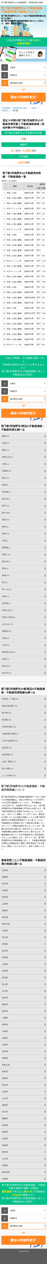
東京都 (5, 917)
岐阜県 (5, 1011)
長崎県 (5, 1145)
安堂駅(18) (6, 720)
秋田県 (5, 897)
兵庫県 (5, 1045)
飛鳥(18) (5, 436)
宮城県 (5, 890)
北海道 (5, 870)
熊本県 (5, 1152)
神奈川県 (6, 924)
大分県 (5, 1159)
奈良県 (5, 1051)
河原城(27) (6, 492)
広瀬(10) (5, 638)
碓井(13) (5, 450)
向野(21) (5, 659)
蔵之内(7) (6, 499)
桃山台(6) (6, 666)
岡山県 (5, 1085)
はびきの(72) (7, 624)
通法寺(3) (6, 561)
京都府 (5, 1038)
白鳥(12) (5, 596)
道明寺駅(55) (7, 755)
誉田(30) (5, 520)
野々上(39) (6, 589)
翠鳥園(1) (6, 548)
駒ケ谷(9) (6, 513)
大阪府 (5, 1031)
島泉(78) (5, 534)
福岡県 (5, 1132)
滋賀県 (5, 1058)
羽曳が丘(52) (7, 610)
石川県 (5, 991)
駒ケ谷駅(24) (7, 769)
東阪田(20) (6, 631)
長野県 (5, 971)
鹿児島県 (6, 1172)
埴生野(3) (6, 603)
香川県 (5, 1112)
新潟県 (5, 978)
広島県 (5, 1092)
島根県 (5, 1078)
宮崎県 (5, 1165)
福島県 (5, 910)
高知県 (5, 1125)
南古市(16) (6, 673)
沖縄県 (5, 1179)
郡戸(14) (5, 506)
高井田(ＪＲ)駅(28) (10, 699)
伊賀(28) (5, 443)
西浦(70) (5, 575)
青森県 (5, 877)
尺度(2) (5, 541)
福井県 (5, 998)
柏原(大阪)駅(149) (9, 706)
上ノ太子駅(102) (9, 776)
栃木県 (5, 951)
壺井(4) (5, 568)
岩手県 (5, 884)
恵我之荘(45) (7, 457)
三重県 (5, 1018)
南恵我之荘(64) (8, 652)
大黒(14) (5, 464)
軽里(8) (5, 485)
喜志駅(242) (7, 748)
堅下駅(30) (6, 713)
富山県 (5, 984)
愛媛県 (5, 1118)
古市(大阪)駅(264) (9, 741)
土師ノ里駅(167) (9, 762)
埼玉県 (5, 937)
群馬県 (5, 957)
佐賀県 (5, 1139)
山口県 (5, 1098)
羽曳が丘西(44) (8, 617)
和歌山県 (6, 1065)
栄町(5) (5, 527)
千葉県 (5, 931)
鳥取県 (5, 1071)
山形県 (5, 904)
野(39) (4, 582)
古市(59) (5, 645)
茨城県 (5, 944)
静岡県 (5, 1025)
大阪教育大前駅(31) (10, 734)
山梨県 (5, 964)
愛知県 (5, 1004)
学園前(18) (6, 471)
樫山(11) (5, 478)
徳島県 (5, 1105)
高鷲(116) (6, 554)
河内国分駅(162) (9, 727)
